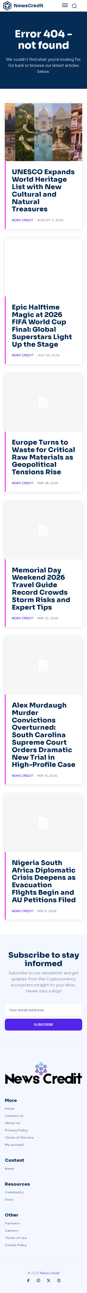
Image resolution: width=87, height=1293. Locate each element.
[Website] (59, 1281)
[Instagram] (38, 1281)
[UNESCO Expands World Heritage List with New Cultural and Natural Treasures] (43, 132)
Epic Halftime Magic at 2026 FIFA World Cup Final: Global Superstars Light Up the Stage (42, 326)
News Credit (23, 220)
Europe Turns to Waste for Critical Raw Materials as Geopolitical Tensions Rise (43, 457)
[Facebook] (28, 1281)
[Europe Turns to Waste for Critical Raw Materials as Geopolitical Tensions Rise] (43, 403)
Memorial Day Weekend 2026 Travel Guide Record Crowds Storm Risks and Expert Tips (41, 589)
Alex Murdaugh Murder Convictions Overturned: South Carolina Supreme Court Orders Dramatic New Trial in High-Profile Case (43, 735)
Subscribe (43, 1024)
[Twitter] (48, 1281)
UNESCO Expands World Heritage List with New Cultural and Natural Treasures (43, 190)
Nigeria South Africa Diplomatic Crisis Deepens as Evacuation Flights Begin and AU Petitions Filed (44, 881)
